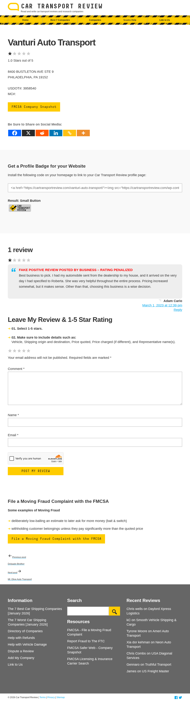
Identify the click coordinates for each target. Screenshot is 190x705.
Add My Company (21, 658)
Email (13, 435)
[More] (83, 133)
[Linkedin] (55, 133)
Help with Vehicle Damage (27, 644)
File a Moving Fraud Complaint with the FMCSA (56, 538)
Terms (43, 697)
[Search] (114, 611)
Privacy (51, 697)
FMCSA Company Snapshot (34, 106)
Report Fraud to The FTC (86, 641)
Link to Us (164, 20)
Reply (178, 310)
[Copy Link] (69, 133)
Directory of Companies (25, 631)
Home (25, 20)
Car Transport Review (61, 6)
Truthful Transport (158, 664)
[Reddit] (42, 133)
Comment (16, 369)
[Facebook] (14, 133)
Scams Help (129, 20)
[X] (28, 133)
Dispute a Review (21, 651)
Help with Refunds (21, 638)
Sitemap (60, 697)
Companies (95, 20)
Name (13, 415)
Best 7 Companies (60, 20)
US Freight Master (155, 671)
